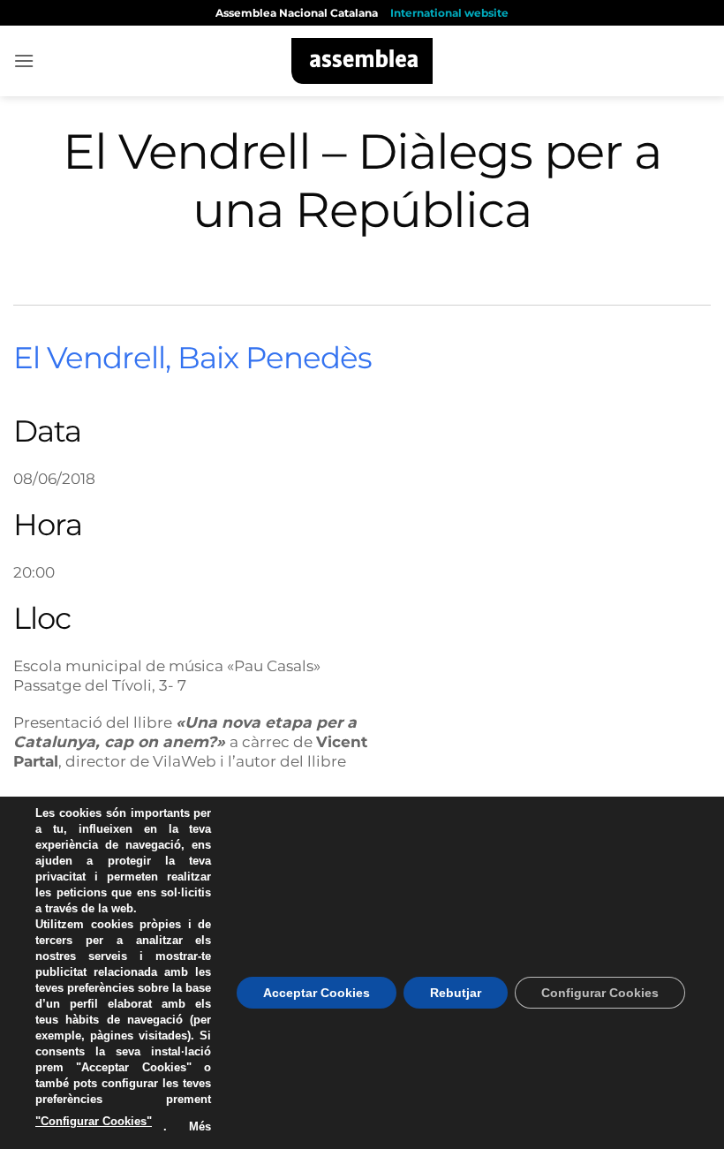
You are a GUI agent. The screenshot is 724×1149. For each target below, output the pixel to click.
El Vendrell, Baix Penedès (192, 357)
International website (449, 12)
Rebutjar (455, 993)
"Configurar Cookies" (93, 1121)
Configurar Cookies (600, 993)
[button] (23, 60)
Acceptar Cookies (316, 993)
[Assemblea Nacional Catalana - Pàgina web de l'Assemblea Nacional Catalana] (362, 61)
